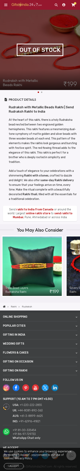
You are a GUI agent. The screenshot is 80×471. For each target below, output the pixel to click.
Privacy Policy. (23, 458)
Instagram (6, 387)
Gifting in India (14, 334)
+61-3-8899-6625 (31, 416)
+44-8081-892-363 (30, 410)
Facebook (16, 387)
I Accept (13, 466)
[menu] (6, 5)
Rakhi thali (30, 194)
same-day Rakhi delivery (57, 180)
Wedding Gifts (13, 343)
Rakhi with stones (36, 175)
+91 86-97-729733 (24, 434)
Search (56, 5)
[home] (4, 306)
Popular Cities (14, 325)
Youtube (35, 387)
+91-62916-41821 (29, 421)
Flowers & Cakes (15, 352)
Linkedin (54, 387)
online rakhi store (38, 213)
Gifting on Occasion (18, 361)
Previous (3, 266)
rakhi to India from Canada (34, 209)
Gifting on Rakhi (15, 370)
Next (77, 50)
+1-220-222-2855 (31, 405)
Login (64, 5)
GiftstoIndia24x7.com (27, 5)
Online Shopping (15, 316)
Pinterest (25, 387)
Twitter (45, 387)
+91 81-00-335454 (24, 430)
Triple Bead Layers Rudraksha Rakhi (16, 290)
